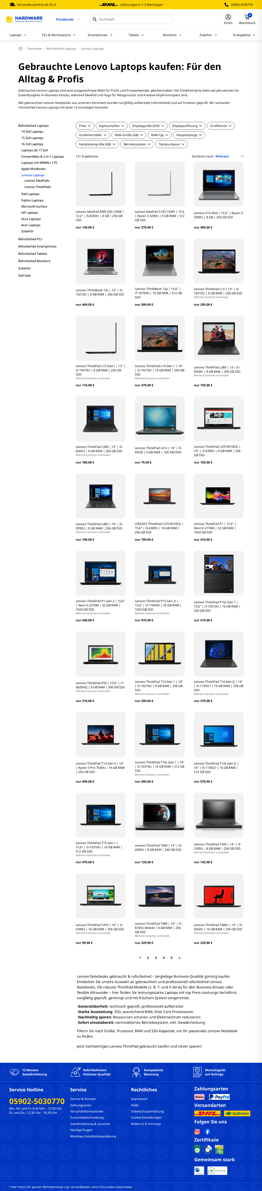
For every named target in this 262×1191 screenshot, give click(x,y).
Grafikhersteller (90, 135)
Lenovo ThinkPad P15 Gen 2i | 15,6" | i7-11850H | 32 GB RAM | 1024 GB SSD (158, 607)
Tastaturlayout (169, 144)
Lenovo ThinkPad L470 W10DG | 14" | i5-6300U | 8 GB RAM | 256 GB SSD (217, 450)
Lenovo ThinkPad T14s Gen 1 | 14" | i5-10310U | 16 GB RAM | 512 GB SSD (160, 768)
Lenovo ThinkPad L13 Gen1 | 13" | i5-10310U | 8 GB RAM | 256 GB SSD (100, 372)
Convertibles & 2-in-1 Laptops (42, 156)
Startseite (34, 48)
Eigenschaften (109, 126)
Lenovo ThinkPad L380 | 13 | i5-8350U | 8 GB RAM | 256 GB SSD (217, 371)
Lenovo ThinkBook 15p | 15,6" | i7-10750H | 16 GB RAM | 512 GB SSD (158, 293)
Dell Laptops (30, 194)
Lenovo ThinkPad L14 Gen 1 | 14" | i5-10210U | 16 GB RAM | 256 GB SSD (159, 372)
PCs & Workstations (56, 35)
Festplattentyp (186, 135)
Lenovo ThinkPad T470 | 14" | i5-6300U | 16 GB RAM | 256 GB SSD (100, 929)
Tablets (134, 35)
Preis (82, 126)
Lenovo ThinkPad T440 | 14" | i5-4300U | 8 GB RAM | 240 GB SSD (158, 847)
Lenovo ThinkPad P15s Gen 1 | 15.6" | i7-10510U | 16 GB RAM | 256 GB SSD (217, 606)
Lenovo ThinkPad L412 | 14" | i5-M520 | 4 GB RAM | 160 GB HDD (158, 450)
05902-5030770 (242, 4)
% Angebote (241, 35)
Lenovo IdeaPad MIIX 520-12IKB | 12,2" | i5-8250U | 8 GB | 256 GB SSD (100, 215)
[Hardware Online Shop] (24, 19)
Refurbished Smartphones (37, 246)
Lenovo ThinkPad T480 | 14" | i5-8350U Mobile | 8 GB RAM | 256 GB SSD (158, 929)
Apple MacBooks (33, 169)
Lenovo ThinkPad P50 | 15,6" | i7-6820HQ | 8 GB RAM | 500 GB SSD (100, 687)
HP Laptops (29, 212)
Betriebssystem (135, 144)
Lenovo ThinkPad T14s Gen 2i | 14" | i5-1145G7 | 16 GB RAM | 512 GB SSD (216, 767)
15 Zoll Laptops (32, 138)
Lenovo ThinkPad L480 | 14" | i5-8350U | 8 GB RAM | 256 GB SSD (99, 528)
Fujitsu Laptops (32, 200)
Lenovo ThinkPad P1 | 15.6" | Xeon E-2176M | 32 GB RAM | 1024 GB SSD (215, 528)
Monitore (170, 35)
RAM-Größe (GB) (126, 135)
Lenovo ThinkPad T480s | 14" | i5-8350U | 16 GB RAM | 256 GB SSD (218, 929)
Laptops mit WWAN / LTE (39, 163)
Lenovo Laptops (33, 175)
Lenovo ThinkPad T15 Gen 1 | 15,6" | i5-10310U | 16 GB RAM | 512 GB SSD (99, 849)
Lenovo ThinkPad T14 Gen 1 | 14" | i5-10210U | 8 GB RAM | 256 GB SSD (159, 688)
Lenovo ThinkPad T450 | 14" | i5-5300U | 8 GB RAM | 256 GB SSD (217, 848)
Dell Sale (24, 275)
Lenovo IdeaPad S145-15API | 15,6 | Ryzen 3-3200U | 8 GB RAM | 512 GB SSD (160, 215)
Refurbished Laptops (61, 48)
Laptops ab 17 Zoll (34, 150)
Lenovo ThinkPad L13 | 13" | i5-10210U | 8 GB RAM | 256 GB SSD (218, 293)
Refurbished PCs (30, 239)
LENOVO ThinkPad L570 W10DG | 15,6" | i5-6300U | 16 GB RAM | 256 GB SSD (159, 528)
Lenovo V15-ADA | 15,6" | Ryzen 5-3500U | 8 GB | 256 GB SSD (219, 215)
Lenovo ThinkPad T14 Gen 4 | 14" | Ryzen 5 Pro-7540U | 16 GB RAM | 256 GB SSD (100, 767)
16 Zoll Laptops (32, 144)
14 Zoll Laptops (32, 131)
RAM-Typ (157, 135)
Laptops (15, 35)
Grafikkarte (218, 126)
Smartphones (97, 35)
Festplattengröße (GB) (95, 144)
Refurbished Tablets (32, 254)
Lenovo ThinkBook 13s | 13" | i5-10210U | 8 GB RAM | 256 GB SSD (100, 292)
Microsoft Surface (34, 206)
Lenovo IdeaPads (36, 180)
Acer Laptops (30, 225)
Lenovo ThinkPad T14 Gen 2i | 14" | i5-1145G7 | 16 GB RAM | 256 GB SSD (218, 688)
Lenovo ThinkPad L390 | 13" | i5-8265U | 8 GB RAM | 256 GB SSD (99, 451)
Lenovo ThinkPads (37, 187)
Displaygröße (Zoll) (146, 126)
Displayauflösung (185, 126)
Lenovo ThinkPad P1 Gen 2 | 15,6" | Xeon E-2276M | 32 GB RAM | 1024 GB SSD (100, 607)
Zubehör (205, 35)
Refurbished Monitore (34, 261)
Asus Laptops (31, 219)
